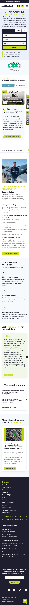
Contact (4, 505)
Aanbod (4, 485)
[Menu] (26, 6)
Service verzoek (6, 507)
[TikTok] (20, 589)
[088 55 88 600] (22, 6)
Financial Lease (6, 490)
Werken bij (5, 492)
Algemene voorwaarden (9, 510)
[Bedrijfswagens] (18, 30)
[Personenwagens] (24, 30)
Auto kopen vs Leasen (8, 500)
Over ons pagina (6, 487)
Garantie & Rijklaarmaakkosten (10, 495)
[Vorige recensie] (2, 357)
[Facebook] (9, 589)
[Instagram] (3, 589)
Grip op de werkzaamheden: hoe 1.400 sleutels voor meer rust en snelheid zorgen (13, 445)
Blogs (3, 497)
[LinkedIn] (14, 590)
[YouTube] (25, 589)
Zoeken (13, 47)
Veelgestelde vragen (8, 502)
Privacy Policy (6, 512)
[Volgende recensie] (27, 357)
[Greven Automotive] (7, 6)
